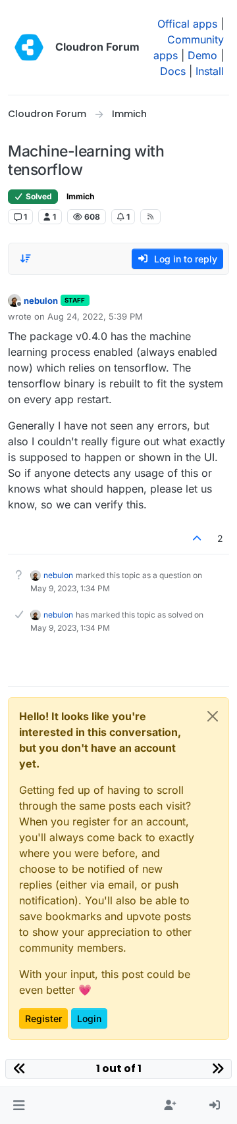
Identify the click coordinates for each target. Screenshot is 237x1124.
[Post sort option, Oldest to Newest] (26, 258)
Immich (80, 196)
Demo (202, 55)
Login (89, 1018)
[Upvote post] (197, 538)
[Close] (212, 716)
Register (43, 1018)
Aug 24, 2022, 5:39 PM (95, 316)
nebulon (41, 300)
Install (210, 71)
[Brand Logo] (29, 47)
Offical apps (187, 23)
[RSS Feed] (150, 216)
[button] (18, 1105)
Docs (173, 71)
